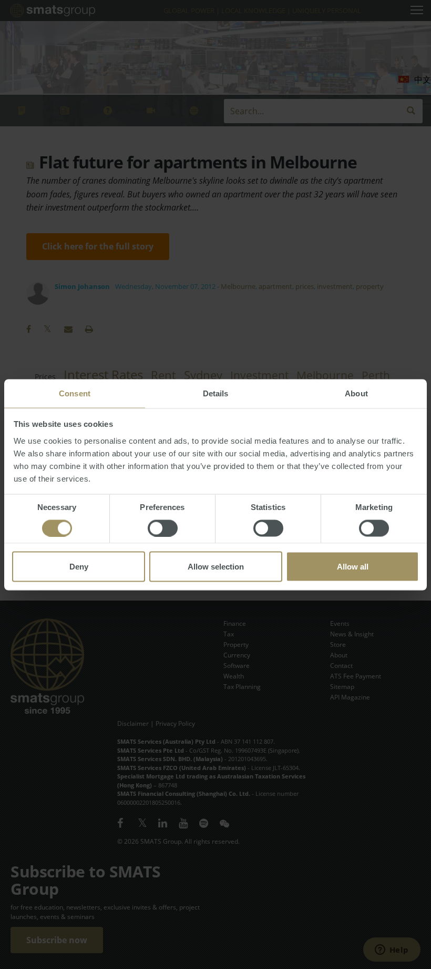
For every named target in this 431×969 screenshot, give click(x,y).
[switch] (163, 528)
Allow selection (216, 566)
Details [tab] (216, 392)
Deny (78, 566)
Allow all (352, 566)
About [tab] (356, 392)
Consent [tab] (74, 392)
